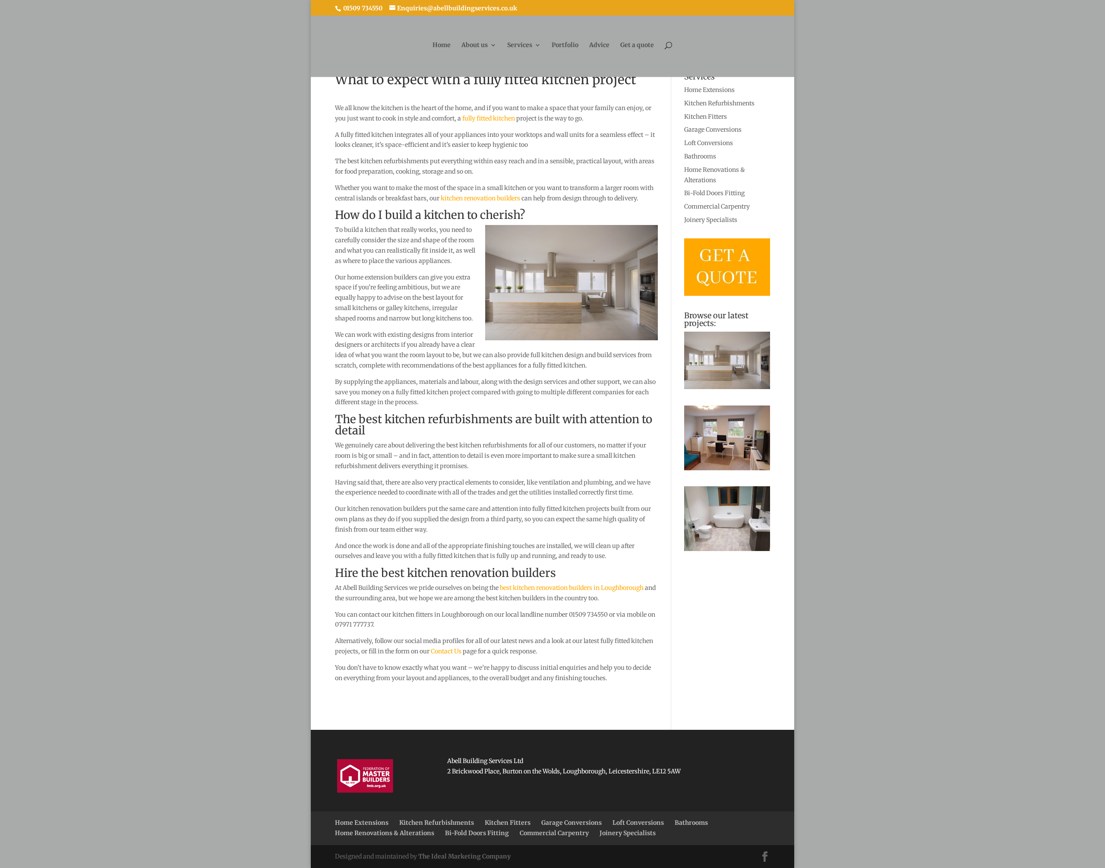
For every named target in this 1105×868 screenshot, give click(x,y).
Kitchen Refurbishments (719, 103)
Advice (599, 45)
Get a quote (637, 45)
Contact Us (446, 651)
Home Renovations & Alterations (384, 833)
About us (474, 45)
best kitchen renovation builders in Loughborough (572, 588)
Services (519, 45)
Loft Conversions (708, 143)
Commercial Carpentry (717, 206)
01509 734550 (362, 8)
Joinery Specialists (710, 220)
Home (442, 45)
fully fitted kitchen (488, 118)
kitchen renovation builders (480, 198)
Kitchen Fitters (705, 116)
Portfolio (565, 45)
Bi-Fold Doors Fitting (714, 193)
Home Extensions (709, 90)
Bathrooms (700, 156)
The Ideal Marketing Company (464, 856)
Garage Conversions (713, 129)
